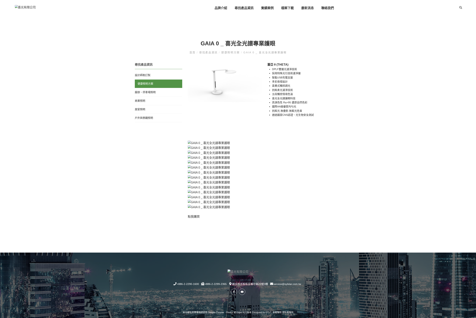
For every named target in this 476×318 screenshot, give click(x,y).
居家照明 (140, 109)
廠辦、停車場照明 (145, 92)
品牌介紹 (221, 8)
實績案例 (267, 8)
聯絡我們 (327, 8)
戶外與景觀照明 (144, 117)
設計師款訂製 (142, 75)
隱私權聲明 (287, 312)
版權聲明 (277, 312)
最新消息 (307, 8)
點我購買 (194, 216)
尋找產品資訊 (244, 8)
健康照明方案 (230, 52)
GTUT (268, 312)
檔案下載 (287, 8)
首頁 (193, 52)
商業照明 (140, 100)
